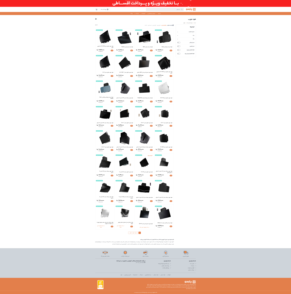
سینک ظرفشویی (148, 274)
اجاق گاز (169, 274)
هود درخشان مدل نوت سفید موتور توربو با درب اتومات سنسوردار (105, 223)
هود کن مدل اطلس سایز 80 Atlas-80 (165, 222)
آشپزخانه (143, 13)
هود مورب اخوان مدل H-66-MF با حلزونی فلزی (164, 72)
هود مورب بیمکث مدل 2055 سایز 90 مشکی (126, 197)
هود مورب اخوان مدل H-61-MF (166, 147)
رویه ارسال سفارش (165, 265)
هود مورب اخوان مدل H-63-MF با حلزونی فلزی (105, 47)
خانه (195, 23)
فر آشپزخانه (135, 274)
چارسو (159, 13)
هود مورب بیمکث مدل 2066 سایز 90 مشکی (125, 147)
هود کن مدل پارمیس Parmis (127, 46)
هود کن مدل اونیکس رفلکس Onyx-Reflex (106, 98)
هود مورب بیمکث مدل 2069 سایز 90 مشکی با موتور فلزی (164, 172)
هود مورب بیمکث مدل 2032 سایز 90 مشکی (105, 122)
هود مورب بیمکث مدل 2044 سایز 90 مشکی (124, 98)
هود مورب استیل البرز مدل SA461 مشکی (145, 72)
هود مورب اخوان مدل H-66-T (147, 122)
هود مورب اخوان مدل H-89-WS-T (126, 72)
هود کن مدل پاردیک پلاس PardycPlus (145, 98)
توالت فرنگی (156, 274)
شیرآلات (137, 13)
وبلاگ (131, 13)
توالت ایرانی (163, 274)
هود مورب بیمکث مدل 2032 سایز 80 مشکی (106, 197)
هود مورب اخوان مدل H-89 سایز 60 (126, 172)
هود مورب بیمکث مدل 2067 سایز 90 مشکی (164, 197)
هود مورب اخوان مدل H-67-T (107, 147)
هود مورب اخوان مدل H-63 (108, 72)
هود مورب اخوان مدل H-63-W (166, 98)
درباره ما (192, 265)
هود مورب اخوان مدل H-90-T (127, 122)
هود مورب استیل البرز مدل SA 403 (146, 223)
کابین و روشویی (127, 274)
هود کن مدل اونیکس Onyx (167, 46)
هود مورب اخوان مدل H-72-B (147, 172)
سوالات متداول (191, 270)
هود (184, 23)
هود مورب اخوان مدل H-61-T (166, 122)
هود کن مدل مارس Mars (148, 46)
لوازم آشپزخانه (189, 23)
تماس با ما (192, 263)
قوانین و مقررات (191, 268)
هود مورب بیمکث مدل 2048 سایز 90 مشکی (144, 197)
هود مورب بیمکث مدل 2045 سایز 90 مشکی (106, 172)
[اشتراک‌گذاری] (96, 19)
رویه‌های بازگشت (165, 268)
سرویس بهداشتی (151, 13)
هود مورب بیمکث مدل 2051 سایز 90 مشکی (144, 147)
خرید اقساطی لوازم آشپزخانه (163, 263)
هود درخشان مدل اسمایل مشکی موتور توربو (125, 223)
